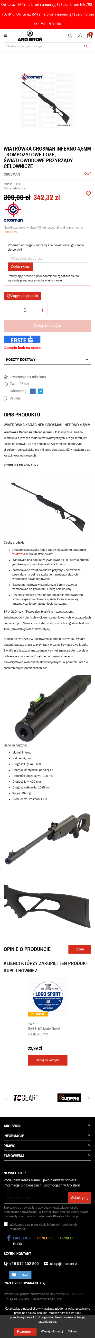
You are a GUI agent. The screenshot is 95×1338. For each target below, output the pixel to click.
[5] (67, 174)
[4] (63, 174)
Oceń (87, 173)
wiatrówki (18, 554)
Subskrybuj (79, 1198)
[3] (59, 174)
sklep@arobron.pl (63, 1264)
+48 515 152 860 (24, 1264)
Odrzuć (72, 1331)
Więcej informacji (52, 1331)
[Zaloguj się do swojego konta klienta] (80, 36)
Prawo (9, 1145)
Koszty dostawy (21, 359)
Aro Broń (12, 1125)
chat (20, 1275)
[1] (52, 174)
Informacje (14, 1135)
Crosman (12, 174)
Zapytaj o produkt (22, 296)
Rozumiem (25, 1331)
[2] (56, 174)
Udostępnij (33, 391)
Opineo (66, 1238)
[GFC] (41, 1098)
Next (88, 1098)
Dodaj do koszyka (47, 326)
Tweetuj (40, 391)
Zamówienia (14, 1155)
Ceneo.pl (45, 1238)
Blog (17, 1243)
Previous (6, 1098)
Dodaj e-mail (20, 266)
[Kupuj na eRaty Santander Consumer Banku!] (22, 339)
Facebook (22, 1238)
